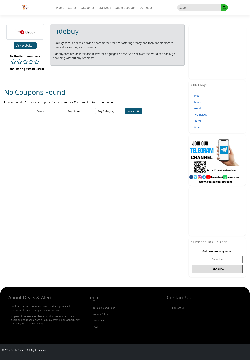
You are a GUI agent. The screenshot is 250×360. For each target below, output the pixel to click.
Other (197, 127)
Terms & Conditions (104, 307)
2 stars (19, 62)
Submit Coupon (125, 8)
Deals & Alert (18, 350)
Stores (72, 8)
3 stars (25, 62)
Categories (88, 8)
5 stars (36, 62)
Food (196, 95)
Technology (200, 114)
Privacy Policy (100, 314)
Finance (198, 102)
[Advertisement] (220, 51)
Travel (197, 120)
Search (132, 111)
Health (198, 108)
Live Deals (105, 8)
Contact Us (178, 307)
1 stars (13, 62)
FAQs (96, 326)
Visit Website (24, 45)
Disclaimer (99, 320)
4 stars (31, 62)
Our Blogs (146, 8)
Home (60, 8)
